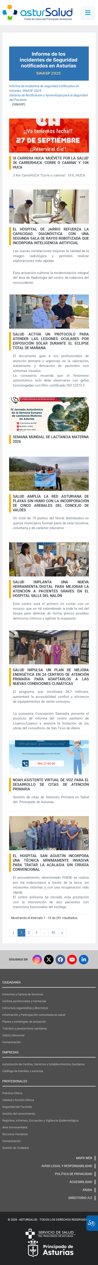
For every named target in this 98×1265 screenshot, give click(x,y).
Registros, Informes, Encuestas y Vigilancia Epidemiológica (40, 1120)
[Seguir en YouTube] (72, 959)
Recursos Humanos (15, 1134)
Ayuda (87, 1190)
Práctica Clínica (12, 1093)
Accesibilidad (81, 1182)
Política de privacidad (73, 1174)
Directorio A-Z (80, 1198)
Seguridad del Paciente (17, 1107)
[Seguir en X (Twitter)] (49, 959)
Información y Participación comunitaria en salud (33, 1015)
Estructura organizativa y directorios (25, 1008)
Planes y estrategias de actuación (24, 1021)
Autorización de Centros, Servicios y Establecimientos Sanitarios (43, 1064)
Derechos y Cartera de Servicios (22, 994)
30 (55, 933)
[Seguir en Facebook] (60, 959)
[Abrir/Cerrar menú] (88, 13)
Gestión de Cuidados (15, 1148)
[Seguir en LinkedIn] (83, 959)
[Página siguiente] (62, 933)
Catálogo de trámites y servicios (22, 1071)
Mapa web (84, 1158)
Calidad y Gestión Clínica (18, 1100)
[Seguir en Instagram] (37, 959)
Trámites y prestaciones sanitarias (24, 1028)
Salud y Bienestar (13, 1035)
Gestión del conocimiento (18, 1113)
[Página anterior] (13, 933)
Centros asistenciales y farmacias (24, 1001)
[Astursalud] (37, 14)
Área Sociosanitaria (14, 1127)
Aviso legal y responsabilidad (66, 1166)
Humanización (11, 1042)
